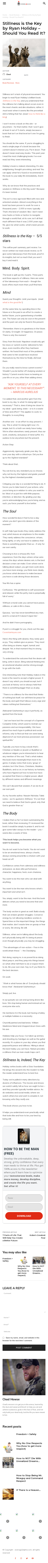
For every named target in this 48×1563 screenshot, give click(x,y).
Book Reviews (14, 15)
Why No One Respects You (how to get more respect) (24, 1271)
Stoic (17, 83)
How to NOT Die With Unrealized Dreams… (38, 1269)
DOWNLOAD (24, 1215)
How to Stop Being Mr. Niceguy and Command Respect (29, 1478)
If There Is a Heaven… (28, 1490)
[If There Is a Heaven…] (8, 1494)
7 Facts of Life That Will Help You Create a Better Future (13, 1238)
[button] (44, 3)
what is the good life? (12, 302)
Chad (8, 74)
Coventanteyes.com (12, 632)
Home (5, 15)
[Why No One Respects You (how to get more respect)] (24, 1260)
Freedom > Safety (8, 1260)
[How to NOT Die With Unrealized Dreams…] (39, 1260)
